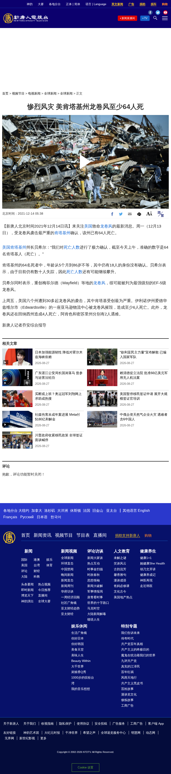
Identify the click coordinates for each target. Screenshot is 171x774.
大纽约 (23, 510)
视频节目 (18, 93)
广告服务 (118, 723)
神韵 (30, 4)
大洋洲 (62, 510)
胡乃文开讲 (148, 569)
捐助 (142, 4)
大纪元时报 (52, 732)
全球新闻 (50, 93)
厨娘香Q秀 (78, 672)
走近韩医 (146, 586)
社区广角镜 (69, 603)
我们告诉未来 (130, 633)
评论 (24, 571)
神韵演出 (27, 601)
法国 (86, 510)
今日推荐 (44, 590)
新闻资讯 (42, 535)
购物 (165, 4)
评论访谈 (95, 551)
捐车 (154, 4)
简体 (77, 4)
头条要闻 (27, 584)
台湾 (37, 565)
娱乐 (49, 559)
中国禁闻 (67, 569)
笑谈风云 (120, 563)
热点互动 (93, 563)
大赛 (41, 4)
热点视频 (44, 584)
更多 (43, 738)
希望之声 (89, 732)
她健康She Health (152, 563)
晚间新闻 (67, 574)
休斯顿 (75, 510)
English (144, 510)
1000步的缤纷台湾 (82, 680)
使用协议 (83, 723)
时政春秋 (93, 574)
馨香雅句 (120, 574)
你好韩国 (77, 644)
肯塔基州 (62, 233)
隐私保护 (65, 723)
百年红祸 (127, 672)
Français (10, 517)
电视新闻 (34, 93)
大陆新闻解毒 (96, 614)
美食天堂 (77, 649)
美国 (88, 226)
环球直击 (67, 563)
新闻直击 (67, 580)
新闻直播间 (128, 18)
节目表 (83, 535)
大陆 (24, 576)
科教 (37, 576)
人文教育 (122, 551)
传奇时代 (127, 638)
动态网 (150, 732)
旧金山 (97, 510)
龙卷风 (106, 226)
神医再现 (146, 580)
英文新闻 (117, 4)
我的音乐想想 (80, 689)
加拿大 (36, 510)
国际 (24, 559)
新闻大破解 (95, 586)
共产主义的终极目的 (135, 649)
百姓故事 (127, 689)
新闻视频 (69, 551)
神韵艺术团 (31, 732)
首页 (5, 93)
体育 (49, 565)
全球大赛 (44, 601)
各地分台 (55, 4)
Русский (27, 517)
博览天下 (27, 595)
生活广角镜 (79, 633)
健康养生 (148, 551)
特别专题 (129, 626)
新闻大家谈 (95, 558)
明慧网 (135, 732)
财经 (37, 571)
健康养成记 (148, 574)
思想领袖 (93, 580)
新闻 (28, 551)
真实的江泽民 (130, 666)
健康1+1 (146, 558)
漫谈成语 (120, 580)
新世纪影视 (27, 738)
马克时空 (93, 608)
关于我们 (29, 723)
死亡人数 (72, 247)
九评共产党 (129, 661)
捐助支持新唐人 (127, 535)
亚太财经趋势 (70, 608)
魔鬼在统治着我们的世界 (138, 655)
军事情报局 (95, 591)
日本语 (42, 517)
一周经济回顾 (70, 597)
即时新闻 (27, 590)
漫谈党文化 (129, 694)
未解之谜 (120, 558)
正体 (69, 4)
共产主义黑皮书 (132, 683)
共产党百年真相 (132, 644)
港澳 (37, 559)
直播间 (100, 535)
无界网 (9, 738)
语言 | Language (96, 4)
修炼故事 (127, 700)
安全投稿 (101, 723)
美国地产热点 (123, 597)
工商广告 (127, 705)
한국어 (56, 517)
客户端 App (156, 723)
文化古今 (120, 591)
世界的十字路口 (98, 603)
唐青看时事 (95, 597)
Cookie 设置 (85, 767)
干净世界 (71, 732)
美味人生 (77, 655)
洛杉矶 (49, 510)
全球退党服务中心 (113, 732)
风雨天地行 (129, 677)
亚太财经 (67, 614)
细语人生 (93, 619)
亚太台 (111, 510)
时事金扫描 (95, 569)
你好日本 (77, 638)
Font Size (149, 213)
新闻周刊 (67, 586)
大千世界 (77, 666)
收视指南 (47, 723)
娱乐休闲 (79, 626)
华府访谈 (67, 591)
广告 (131, 4)
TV (145, 18)
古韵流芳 (120, 569)
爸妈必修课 (121, 586)
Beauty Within (81, 661)
